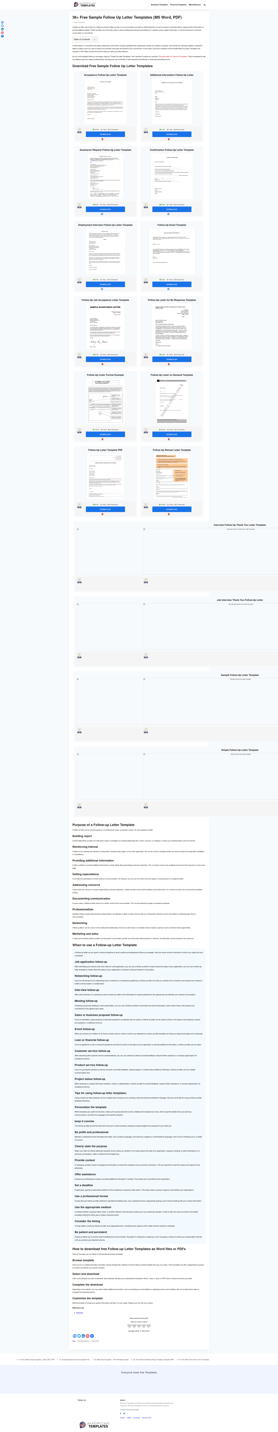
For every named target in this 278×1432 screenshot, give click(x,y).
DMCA (129, 1418)
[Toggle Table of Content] (93, 39)
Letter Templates (79, 22)
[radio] (129, 1326)
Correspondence (83, 1341)
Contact (122, 1418)
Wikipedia (79, 1313)
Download (105, 134)
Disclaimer (136, 1418)
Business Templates (159, 4)
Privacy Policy (146, 1418)
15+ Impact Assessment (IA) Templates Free (74, 1359)
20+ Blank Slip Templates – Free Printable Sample (111, 1359)
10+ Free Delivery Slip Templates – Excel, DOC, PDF (36, 1359)
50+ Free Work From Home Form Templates (193, 1359)
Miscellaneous (195, 4)
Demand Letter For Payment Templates (173, 56)
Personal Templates (178, 4)
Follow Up (95, 1341)
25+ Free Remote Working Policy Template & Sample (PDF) (153, 1359)
